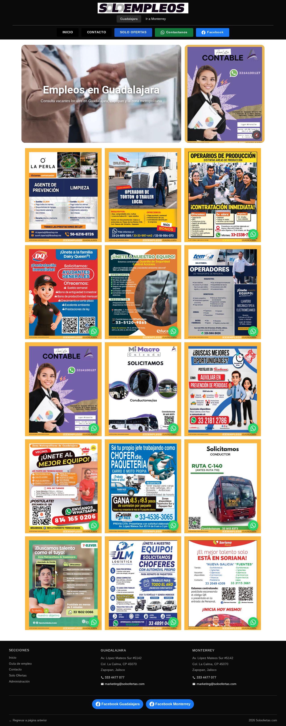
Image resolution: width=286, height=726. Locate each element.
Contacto (15, 669)
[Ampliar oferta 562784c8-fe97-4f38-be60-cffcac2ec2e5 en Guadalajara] (143, 486)
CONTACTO (96, 32)
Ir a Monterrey (156, 19)
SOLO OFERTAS (133, 32)
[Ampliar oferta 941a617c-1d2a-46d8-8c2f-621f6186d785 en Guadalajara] (63, 389)
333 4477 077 (114, 677)
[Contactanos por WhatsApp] (253, 234)
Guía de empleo (20, 663)
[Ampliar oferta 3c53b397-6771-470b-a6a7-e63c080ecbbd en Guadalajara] (63, 583)
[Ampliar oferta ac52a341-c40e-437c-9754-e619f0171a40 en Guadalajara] (222, 583)
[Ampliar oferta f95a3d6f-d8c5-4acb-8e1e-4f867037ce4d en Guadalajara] (143, 292)
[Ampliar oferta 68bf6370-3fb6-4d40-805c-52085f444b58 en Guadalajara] (143, 195)
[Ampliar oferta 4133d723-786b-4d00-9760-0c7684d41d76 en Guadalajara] (63, 486)
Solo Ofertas (18, 675)
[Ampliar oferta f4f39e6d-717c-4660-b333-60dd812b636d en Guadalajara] (222, 389)
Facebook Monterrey (172, 704)
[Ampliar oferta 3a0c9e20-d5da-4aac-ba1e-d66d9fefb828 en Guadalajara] (222, 292)
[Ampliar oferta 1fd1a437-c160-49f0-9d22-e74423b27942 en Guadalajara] (63, 292)
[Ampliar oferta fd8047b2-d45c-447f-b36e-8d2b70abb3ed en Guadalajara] (222, 195)
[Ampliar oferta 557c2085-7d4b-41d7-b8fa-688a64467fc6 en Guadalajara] (63, 195)
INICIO (68, 32)
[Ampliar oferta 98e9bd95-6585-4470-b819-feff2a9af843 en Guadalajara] (143, 389)
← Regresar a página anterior (28, 720)
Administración (19, 681)
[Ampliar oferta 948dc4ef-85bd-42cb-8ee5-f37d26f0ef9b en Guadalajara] (222, 486)
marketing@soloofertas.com (125, 684)
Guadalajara (129, 19)
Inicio (12, 657)
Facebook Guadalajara (120, 704)
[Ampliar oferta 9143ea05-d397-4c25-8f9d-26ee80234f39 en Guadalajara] (143, 583)
